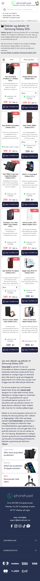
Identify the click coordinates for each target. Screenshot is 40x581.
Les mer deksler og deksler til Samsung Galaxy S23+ (18, 53)
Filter (12, 60)
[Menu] (4, 3)
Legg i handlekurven (11, 106)
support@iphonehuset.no (20, 520)
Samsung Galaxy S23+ (17, 21)
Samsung (3, 21)
